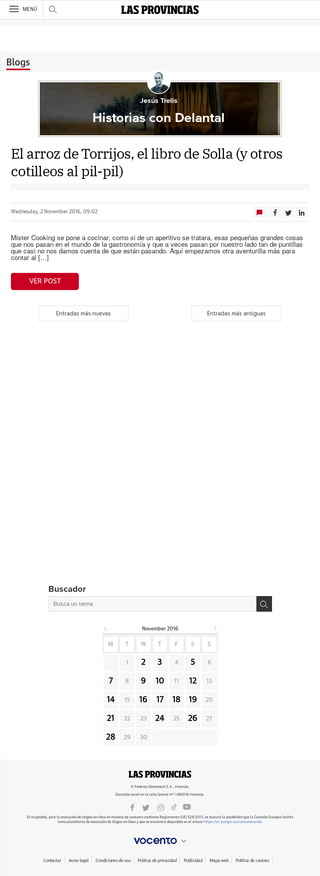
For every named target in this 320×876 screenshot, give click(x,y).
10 (160, 681)
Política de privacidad (157, 860)
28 (111, 737)
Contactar (52, 860)
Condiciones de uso (113, 860)
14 (111, 700)
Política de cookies (252, 860)
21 (110, 718)
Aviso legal (79, 860)
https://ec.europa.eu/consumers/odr (232, 822)
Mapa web (219, 860)
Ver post (45, 281)
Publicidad (193, 860)
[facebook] (132, 807)
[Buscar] (264, 604)
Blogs (18, 62)
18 (176, 700)
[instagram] (160, 807)
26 (192, 718)
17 (160, 700)
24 (159, 718)
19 (193, 700)
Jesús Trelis (159, 100)
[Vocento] (160, 841)
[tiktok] (174, 807)
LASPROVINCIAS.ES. (160, 774)
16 (143, 700)
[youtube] (187, 807)
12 (193, 681)
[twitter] (145, 807)
